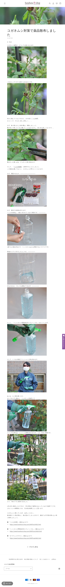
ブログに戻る (33, 547)
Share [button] (10, 42)
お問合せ (54, 559)
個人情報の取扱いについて (31, 559)
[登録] (30, 568)
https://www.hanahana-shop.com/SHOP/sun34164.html (26, 531)
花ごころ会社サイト (45, 559)
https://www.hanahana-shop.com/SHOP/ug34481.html (25, 538)
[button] (4, 3)
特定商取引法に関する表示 (16, 559)
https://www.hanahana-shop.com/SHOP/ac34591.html (25, 524)
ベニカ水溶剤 (18, 167)
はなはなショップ (34, 583)
